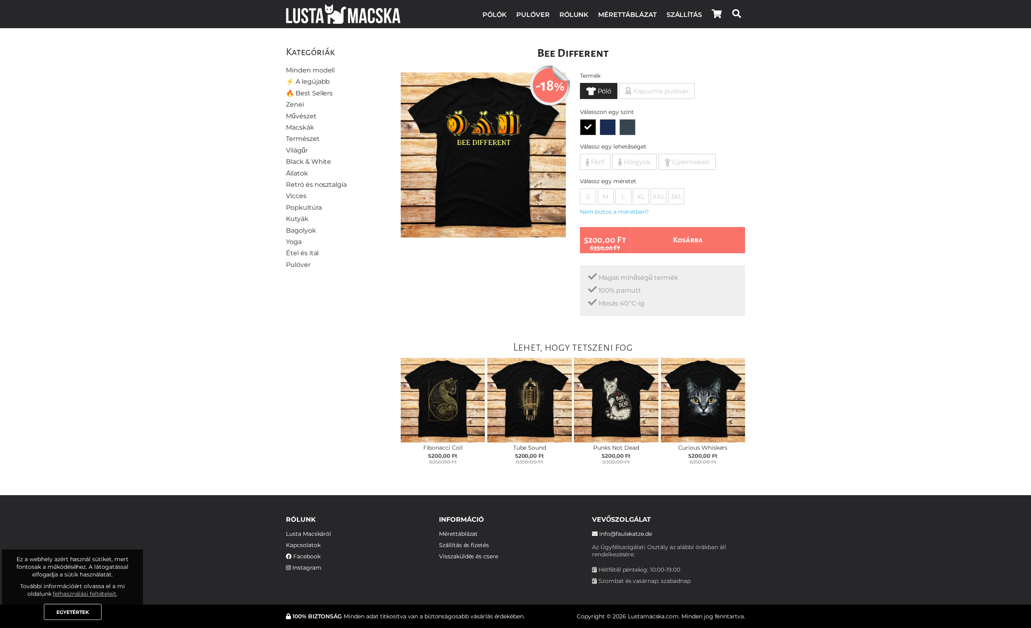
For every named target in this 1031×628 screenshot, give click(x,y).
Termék (590, 75)
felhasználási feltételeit (84, 593)
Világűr (297, 150)
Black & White (308, 161)
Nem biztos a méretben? (614, 212)
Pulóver (533, 15)
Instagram (306, 567)
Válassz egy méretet (608, 181)
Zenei (295, 104)
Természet (303, 139)
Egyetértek (72, 612)
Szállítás (684, 15)
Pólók (494, 15)
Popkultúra (304, 207)
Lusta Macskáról (308, 533)
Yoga (294, 242)
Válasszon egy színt (607, 112)
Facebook (306, 556)
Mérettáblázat (627, 15)
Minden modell (310, 70)
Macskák (300, 127)
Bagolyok (301, 230)
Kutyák (297, 219)
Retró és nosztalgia (316, 184)
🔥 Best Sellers (309, 93)
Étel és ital (302, 253)
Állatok (297, 173)
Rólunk (574, 15)
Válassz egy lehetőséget (613, 146)
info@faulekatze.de (625, 533)
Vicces (296, 196)
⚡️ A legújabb (308, 81)
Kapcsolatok (303, 545)
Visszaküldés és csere (468, 556)
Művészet (301, 116)
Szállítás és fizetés (464, 545)
